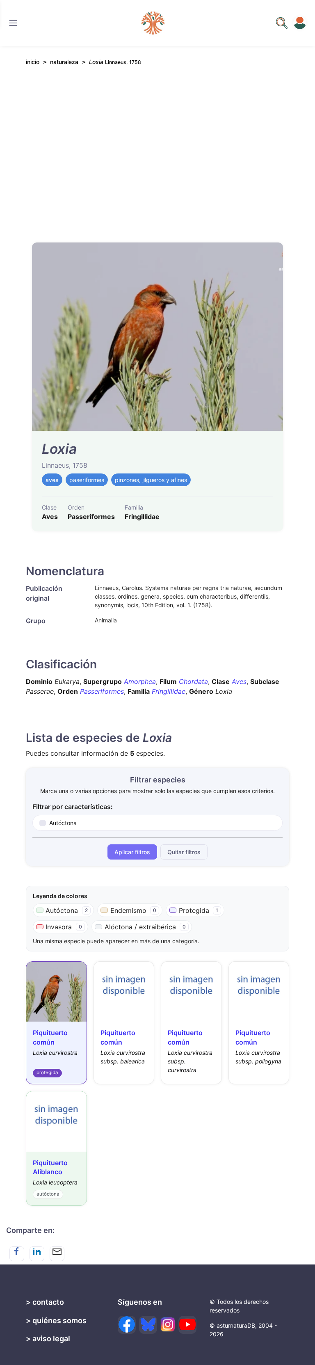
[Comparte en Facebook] (16, 1253)
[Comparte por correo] (57, 1253)
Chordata (193, 681)
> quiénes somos (56, 1320)
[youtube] (187, 1325)
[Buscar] (13, 23)
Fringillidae (168, 691)
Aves (239, 681)
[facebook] (127, 1325)
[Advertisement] (157, 148)
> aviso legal (48, 1338)
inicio (32, 61)
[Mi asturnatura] (300, 23)
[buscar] (282, 23)
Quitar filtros (184, 851)
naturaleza (64, 61)
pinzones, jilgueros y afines (151, 479)
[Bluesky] (148, 1325)
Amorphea (140, 681)
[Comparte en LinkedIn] (37, 1253)
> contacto (45, 1302)
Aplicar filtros (132, 851)
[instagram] (167, 1324)
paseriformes (86, 479)
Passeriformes (102, 691)
